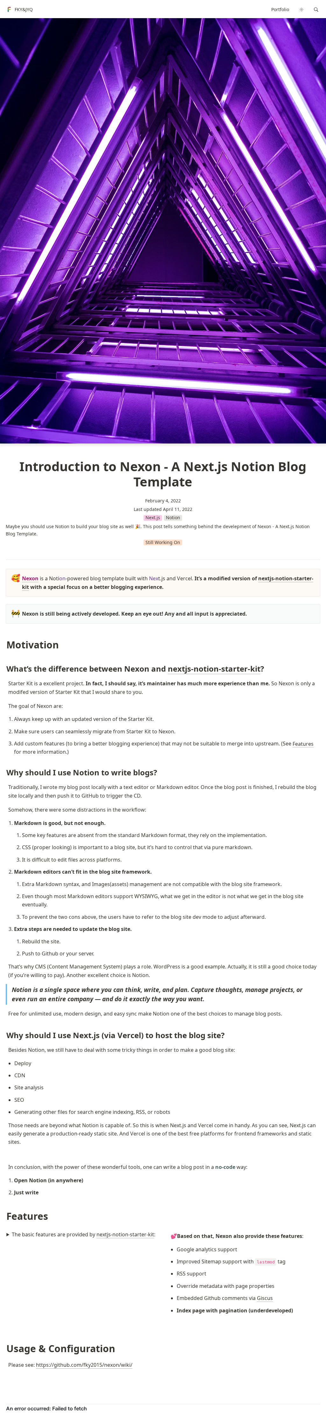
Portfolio (280, 9)
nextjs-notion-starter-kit (214, 668)
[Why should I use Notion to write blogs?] (3, 772)
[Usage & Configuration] (3, 1348)
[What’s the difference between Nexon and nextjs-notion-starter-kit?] (3, 669)
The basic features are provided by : (83, 1234)
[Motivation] (3, 645)
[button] (316, 9)
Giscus (265, 1298)
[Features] (3, 1216)
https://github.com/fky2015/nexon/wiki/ (84, 1364)
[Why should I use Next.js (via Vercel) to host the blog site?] (3, 1035)
